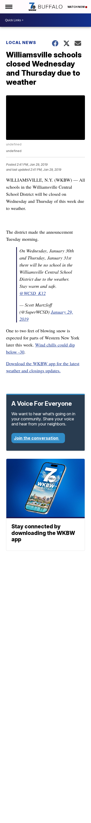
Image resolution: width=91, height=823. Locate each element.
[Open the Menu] (8, 6)
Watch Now (76, 6)
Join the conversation (36, 438)
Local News (21, 42)
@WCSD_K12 (32, 293)
